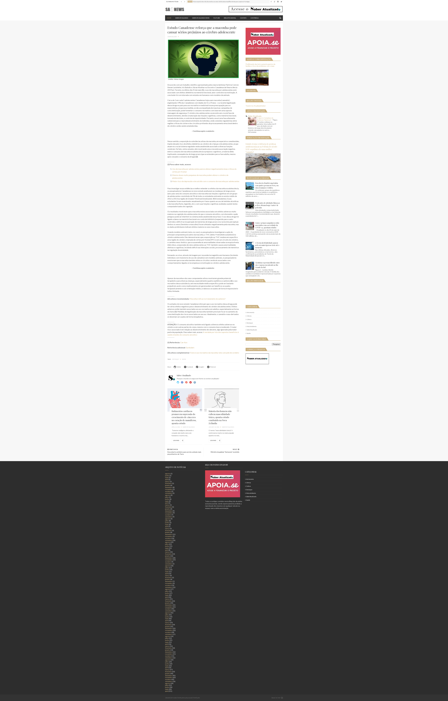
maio (166, 477)
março (167, 481)
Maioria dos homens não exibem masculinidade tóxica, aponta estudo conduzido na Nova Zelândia (220, 417)
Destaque (175, 359)
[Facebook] (271, 1)
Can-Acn (183, 342)
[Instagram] (278, 1)
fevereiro (168, 483)
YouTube (216, 18)
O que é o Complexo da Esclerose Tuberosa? (265, 119)
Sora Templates (179, 698)
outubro (168, 491)
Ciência (249, 316)
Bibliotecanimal (230, 18)
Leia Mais (176, 440)
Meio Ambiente (251, 326)
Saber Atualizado (181, 18)
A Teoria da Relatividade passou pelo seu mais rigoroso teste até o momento (267, 245)
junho (167, 476)
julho (167, 497)
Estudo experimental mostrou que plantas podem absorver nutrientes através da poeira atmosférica (223, 1)
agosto (167, 474)
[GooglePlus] (274, 1)
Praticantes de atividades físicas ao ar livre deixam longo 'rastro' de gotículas (267, 205)
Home (169, 18)
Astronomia (250, 312)
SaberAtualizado (252, 330)
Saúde (184, 359)
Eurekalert (190, 347)
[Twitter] (281, 1)
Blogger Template (193, 698)
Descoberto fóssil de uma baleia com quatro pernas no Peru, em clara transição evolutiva (266, 185)
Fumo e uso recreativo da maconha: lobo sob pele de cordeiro (214, 353)
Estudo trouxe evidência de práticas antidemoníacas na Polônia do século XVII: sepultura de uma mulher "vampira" (261, 148)
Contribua (254, 18)
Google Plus (186, 382)
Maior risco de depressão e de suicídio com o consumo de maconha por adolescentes (205, 181)
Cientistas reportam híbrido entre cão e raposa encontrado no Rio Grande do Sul (267, 265)
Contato (243, 18)
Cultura (249, 319)
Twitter (178, 382)
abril (166, 479)
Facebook (182, 382)
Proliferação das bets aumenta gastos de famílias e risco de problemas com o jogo (260, 65)
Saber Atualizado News (200, 18)
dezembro (168, 487)
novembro (168, 489)
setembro (168, 493)
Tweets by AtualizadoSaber (256, 106)
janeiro (167, 485)
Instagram (190, 382)
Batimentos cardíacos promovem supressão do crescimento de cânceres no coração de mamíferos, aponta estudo (184, 417)
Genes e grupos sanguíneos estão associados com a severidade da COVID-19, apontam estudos (267, 225)
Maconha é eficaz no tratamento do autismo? (208, 299)
